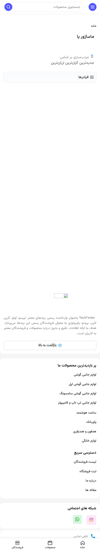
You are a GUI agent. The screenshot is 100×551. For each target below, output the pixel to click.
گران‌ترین (71, 63)
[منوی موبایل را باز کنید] (92, 7)
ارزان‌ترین (57, 63)
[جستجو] (8, 7)
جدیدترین (86, 63)
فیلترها (83, 77)
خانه (94, 26)
